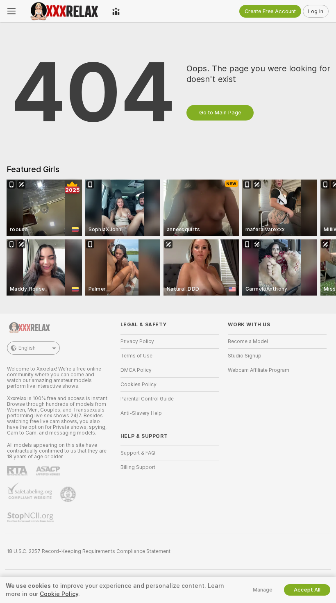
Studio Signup (244, 356)
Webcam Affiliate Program (258, 370)
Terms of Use (136, 356)
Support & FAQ (137, 453)
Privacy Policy (137, 341)
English (27, 348)
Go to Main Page (220, 112)
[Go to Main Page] (64, 11)
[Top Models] (116, 11)
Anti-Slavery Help (141, 413)
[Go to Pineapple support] (68, 494)
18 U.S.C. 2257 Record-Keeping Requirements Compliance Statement (88, 551)
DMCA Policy (136, 370)
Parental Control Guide (147, 399)
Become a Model (248, 341)
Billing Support (137, 467)
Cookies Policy (138, 384)
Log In (315, 11)
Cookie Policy (59, 594)
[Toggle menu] (11, 11)
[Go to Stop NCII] (31, 517)
